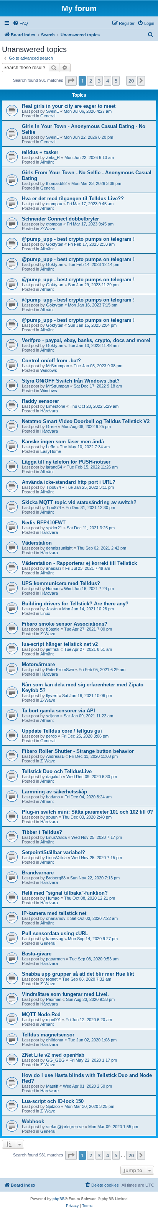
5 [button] (116, 80)
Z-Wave (47, 228)
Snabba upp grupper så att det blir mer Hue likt (78, 974)
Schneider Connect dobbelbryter (60, 219)
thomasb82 (56, 183)
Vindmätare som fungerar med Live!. (65, 994)
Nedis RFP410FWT (44, 522)
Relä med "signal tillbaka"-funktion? (65, 893)
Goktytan (54, 244)
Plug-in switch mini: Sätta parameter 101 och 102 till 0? (87, 812)
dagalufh (54, 776)
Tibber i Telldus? (42, 832)
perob (51, 736)
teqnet (52, 979)
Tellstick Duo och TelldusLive (57, 771)
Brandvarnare (38, 873)
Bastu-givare (36, 954)
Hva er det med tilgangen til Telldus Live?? (73, 198)
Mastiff (52, 1086)
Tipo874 (53, 487)
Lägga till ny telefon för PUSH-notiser (66, 462)
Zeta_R (53, 157)
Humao (52, 588)
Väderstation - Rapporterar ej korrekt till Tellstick (79, 563)
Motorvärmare (38, 664)
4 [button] (107, 80)
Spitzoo (53, 1106)
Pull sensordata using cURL (55, 933)
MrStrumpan (57, 365)
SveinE (52, 111)
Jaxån (52, 608)
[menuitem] (20, 23)
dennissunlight (59, 548)
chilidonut (54, 1040)
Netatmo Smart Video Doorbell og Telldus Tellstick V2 (86, 421)
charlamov (56, 918)
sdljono (52, 716)
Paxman (53, 999)
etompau (54, 203)
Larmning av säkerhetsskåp (54, 792)
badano (53, 797)
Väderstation (37, 543)
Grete (51, 426)
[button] (71, 80)
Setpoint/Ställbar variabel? (53, 852)
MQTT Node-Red (41, 1014)
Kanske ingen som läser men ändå (63, 441)
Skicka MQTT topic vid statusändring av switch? (79, 502)
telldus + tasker (40, 152)
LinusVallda (56, 837)
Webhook (33, 1121)
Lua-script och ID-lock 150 (53, 1101)
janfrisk (52, 649)
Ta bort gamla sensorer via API (58, 711)
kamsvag (54, 938)
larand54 (54, 467)
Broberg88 (56, 878)
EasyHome (50, 451)
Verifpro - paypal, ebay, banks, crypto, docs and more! (86, 340)
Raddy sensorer (40, 401)
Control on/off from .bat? (51, 360)
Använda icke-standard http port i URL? (68, 482)
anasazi (53, 568)
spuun (52, 817)
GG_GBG (55, 1060)
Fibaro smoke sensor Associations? (64, 624)
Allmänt (47, 162)
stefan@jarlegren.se (65, 1126)
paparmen (55, 959)
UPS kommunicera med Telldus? (61, 583)
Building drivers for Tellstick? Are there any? (75, 603)
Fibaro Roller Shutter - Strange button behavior (78, 751)
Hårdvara (49, 411)
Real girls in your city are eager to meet (68, 106)
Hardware (49, 1090)
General (47, 116)
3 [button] (99, 80)
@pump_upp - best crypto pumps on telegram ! (78, 239)
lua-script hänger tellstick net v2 (60, 644)
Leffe (50, 446)
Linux (45, 613)
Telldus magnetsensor (48, 1035)
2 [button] (90, 80)
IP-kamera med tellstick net (54, 913)
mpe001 (53, 1019)
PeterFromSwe (60, 669)
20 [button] (131, 80)
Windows (48, 370)
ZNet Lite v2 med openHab (53, 1055)
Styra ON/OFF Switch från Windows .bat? (71, 381)
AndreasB (55, 756)
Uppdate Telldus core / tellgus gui (62, 731)
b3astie (52, 629)
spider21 (54, 527)
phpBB (59, 1199)
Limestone (55, 406)
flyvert (52, 695)
